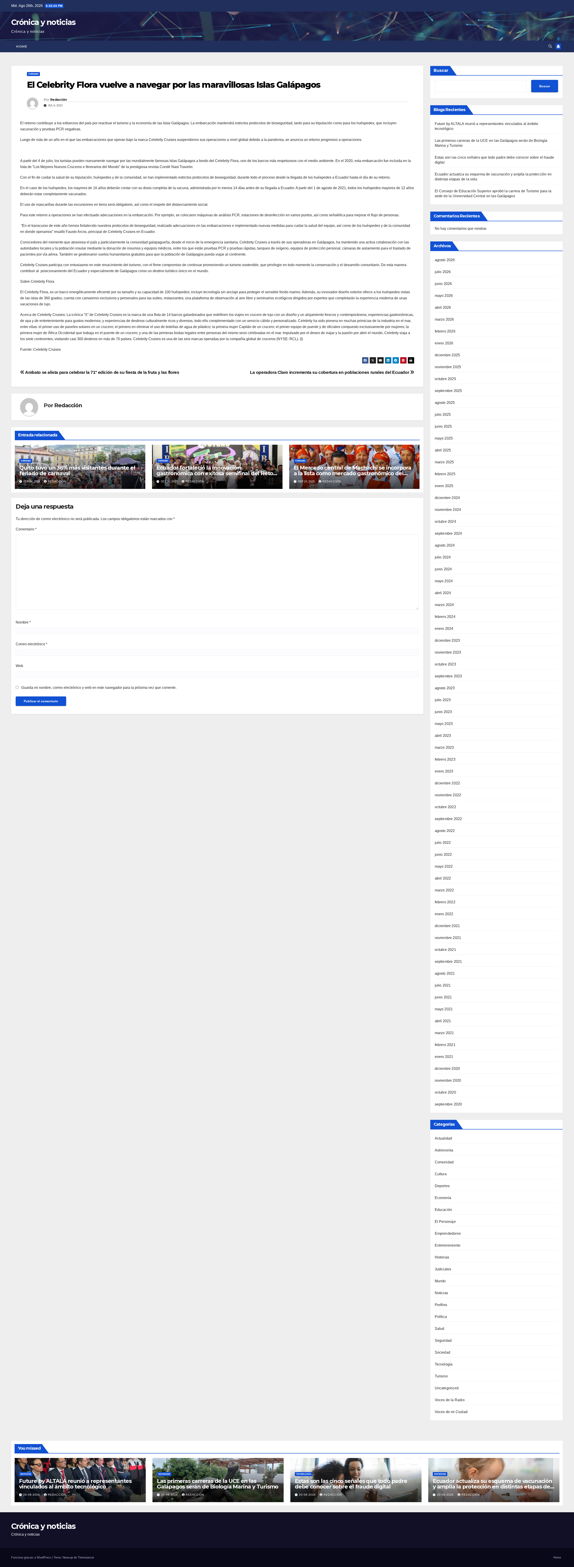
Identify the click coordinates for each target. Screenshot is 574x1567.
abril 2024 (443, 593)
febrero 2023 (445, 759)
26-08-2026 (32, 1494)
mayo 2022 (444, 866)
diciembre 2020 (447, 1068)
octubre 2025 (445, 379)
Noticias (441, 1293)
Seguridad (443, 1340)
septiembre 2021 (448, 961)
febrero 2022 (445, 902)
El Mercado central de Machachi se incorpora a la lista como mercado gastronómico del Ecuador (352, 473)
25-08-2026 (170, 1494)
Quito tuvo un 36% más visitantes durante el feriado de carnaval (77, 470)
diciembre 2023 (447, 640)
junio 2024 (443, 569)
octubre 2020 (445, 1092)
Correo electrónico (31, 644)
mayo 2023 (444, 724)
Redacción (58, 100)
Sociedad (442, 1352)
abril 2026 (443, 307)
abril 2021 (443, 1021)
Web (19, 666)
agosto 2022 (445, 831)
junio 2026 (443, 284)
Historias (442, 1257)
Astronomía (444, 1150)
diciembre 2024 (447, 498)
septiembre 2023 (448, 676)
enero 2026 (444, 343)
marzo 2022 (444, 890)
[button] (550, 46)
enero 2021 (444, 1057)
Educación (443, 1210)
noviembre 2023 (448, 652)
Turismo (33, 74)
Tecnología (444, 1364)
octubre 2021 (445, 950)
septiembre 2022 (448, 819)
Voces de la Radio (450, 1400)
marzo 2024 (444, 605)
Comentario (26, 529)
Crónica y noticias (43, 22)
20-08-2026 (308, 1494)
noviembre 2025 (448, 367)
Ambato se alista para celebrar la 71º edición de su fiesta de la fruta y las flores (101, 372)
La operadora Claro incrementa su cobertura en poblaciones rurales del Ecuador (330, 372)
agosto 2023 (445, 688)
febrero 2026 (445, 331)
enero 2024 (444, 628)
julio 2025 (443, 414)
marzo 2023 (444, 747)
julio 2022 (443, 843)
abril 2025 (443, 450)
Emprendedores (448, 1233)
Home (21, 46)
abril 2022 (443, 878)
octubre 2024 (445, 521)
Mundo (440, 1281)
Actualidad (443, 1138)
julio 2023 (443, 700)
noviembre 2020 (448, 1080)
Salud (439, 1329)
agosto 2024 (445, 545)
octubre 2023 (445, 664)
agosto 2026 (445, 260)
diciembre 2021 (447, 926)
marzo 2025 (444, 462)
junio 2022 (443, 854)
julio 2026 (443, 272)
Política (441, 1317)
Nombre (23, 622)
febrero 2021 (445, 1045)
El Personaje (445, 1221)
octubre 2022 (445, 807)
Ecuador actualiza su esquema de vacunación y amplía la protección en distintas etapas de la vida (492, 1486)
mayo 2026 (444, 296)
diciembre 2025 (447, 355)
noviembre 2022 (448, 795)
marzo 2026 (444, 319)
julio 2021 (443, 985)
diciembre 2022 (447, 783)
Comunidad (444, 1162)
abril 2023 (443, 736)
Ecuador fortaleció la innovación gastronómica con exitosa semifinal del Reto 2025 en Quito (215, 473)
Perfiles (441, 1305)
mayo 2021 (444, 1009)
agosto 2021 (445, 973)
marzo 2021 (444, 1033)
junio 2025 (443, 426)
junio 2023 (443, 712)
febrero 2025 (445, 474)
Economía (443, 1198)
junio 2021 (443, 997)
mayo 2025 (444, 438)
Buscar (441, 70)
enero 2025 (444, 486)
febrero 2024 (445, 617)
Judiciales (443, 1269)
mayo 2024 (444, 581)
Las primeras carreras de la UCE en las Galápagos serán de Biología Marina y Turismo (217, 1484)
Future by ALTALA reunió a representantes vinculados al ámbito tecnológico (75, 1484)
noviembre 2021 (448, 938)
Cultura (441, 1174)
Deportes (442, 1186)
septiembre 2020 (448, 1104)
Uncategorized (447, 1388)
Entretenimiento (448, 1245)
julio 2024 (443, 557)
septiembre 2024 (448, 533)
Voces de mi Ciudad (451, 1412)
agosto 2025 (445, 403)
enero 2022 (444, 914)
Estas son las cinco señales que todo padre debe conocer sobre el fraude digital (351, 1484)
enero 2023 (444, 771)
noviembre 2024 (448, 510)
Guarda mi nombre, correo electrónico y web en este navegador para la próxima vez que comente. (98, 687)
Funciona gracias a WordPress (31, 1557)
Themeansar (86, 1557)
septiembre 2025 (448, 391)
